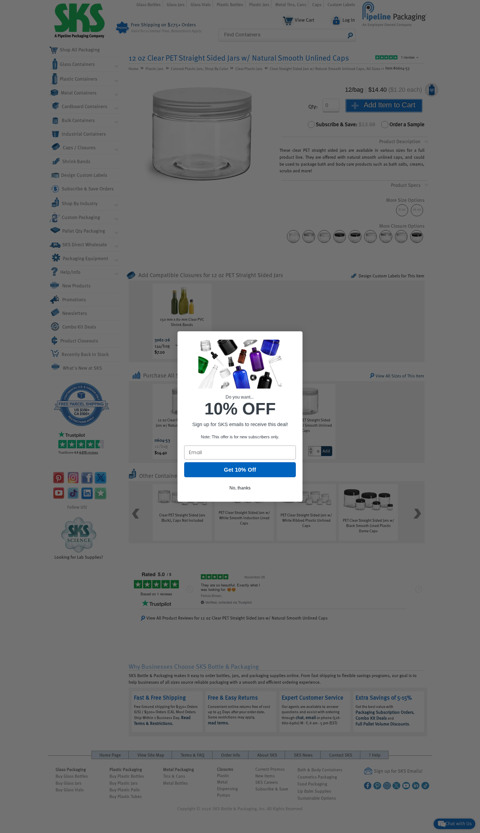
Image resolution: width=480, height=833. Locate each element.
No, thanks (240, 488)
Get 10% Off (240, 470)
